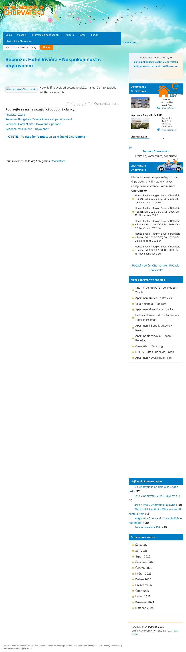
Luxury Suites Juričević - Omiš (155, 352)
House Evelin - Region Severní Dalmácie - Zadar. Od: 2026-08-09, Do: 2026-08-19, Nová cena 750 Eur (157, 212)
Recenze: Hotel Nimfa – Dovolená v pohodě (33, 124)
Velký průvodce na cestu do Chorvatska (156, 66)
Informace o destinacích (45, 34)
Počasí (82, 34)
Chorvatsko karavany (12, 648)
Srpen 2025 (142, 556)
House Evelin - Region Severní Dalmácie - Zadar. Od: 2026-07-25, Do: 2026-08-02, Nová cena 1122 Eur (157, 224)
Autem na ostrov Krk (147, 527)
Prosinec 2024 (144, 602)
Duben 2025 (143, 579)
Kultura (70, 34)
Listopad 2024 (144, 608)
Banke (42, 646)
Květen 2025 (143, 573)
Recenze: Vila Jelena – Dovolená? (27, 129)
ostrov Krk (27, 648)
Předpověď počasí (55, 646)
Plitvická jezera (15, 114)
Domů (8, 34)
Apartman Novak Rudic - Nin (153, 357)
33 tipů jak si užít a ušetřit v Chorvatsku (156, 61)
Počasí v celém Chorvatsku (149, 265)
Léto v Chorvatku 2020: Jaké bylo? (156, 496)
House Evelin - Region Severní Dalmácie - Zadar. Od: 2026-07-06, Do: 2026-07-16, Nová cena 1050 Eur (157, 250)
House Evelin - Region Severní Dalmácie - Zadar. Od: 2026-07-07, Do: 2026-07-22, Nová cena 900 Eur (157, 237)
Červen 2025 (143, 568)
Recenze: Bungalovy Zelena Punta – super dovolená (38, 119)
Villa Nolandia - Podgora (150, 304)
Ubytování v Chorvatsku (19, 41)
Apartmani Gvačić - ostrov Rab (154, 309)
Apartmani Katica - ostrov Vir (153, 298)
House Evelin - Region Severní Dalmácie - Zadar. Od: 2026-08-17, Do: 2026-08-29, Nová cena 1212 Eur (157, 199)
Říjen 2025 (142, 545)
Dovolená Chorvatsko (83, 646)
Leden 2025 (143, 596)
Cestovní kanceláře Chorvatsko (24, 646)
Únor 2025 (142, 590)
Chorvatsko (58, 161)
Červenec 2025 (145, 562)
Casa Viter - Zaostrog (149, 346)
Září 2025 (141, 550)
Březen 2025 (143, 585)
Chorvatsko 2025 (154, 626)
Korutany (68, 646)
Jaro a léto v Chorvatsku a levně (154, 505)
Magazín (22, 34)
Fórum (94, 34)
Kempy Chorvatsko (112, 646)
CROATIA (98, 646)
